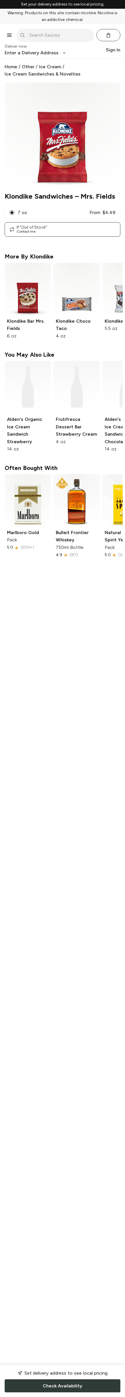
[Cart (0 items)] (108, 35)
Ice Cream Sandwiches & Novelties (43, 74)
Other (28, 66)
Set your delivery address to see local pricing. (62, 4)
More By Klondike (29, 256)
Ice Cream (50, 66)
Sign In (113, 50)
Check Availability (62, 1386)
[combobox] (59, 35)
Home (11, 66)
